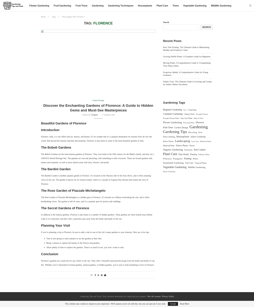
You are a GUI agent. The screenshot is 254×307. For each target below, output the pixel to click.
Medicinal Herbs (205, 141)
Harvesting (192, 132)
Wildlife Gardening (221, 5)
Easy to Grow (198, 118)
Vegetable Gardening (195, 5)
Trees (176, 5)
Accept (173, 304)
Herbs (200, 132)
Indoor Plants (168, 141)
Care (184, 110)
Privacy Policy (168, 296)
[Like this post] (92, 275)
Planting (193, 154)
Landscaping (182, 141)
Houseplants (145, 5)
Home (43, 17)
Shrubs (195, 159)
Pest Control (199, 149)
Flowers (200, 122)
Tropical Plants (201, 163)
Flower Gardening (39, 5)
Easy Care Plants (186, 118)
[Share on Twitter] (98, 275)
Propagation (178, 159)
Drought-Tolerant (202, 114)
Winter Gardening (169, 171)
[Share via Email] (105, 275)
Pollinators (167, 159)
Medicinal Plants (169, 146)
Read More (184, 304)
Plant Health (183, 154)
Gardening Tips (175, 132)
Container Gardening (173, 114)
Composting (192, 110)
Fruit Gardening (62, 5)
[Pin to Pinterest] (102, 275)
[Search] (250, 6)
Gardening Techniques (120, 5)
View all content (154, 296)
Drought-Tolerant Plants (171, 118)
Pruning (187, 158)
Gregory (94, 115)
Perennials (188, 150)
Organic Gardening (173, 149)
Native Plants (182, 145)
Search (166, 22)
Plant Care (162, 5)
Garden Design (181, 127)
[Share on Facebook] (95, 275)
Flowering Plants (188, 123)
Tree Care (189, 163)
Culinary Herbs (189, 114)
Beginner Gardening (172, 109)
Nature (192, 146)
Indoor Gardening (198, 137)
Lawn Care (195, 141)
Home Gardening (169, 137)
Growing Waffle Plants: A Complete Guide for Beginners (186, 57)
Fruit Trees (81, 5)
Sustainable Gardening (173, 163)
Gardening (98, 5)
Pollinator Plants (203, 154)
